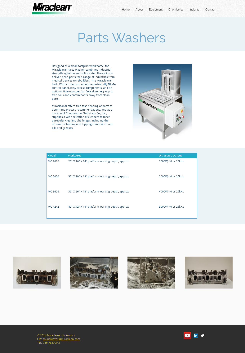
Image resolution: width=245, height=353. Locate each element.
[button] (155, 9)
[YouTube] (187, 335)
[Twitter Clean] (202, 335)
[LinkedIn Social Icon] (196, 335)
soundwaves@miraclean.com (61, 339)
